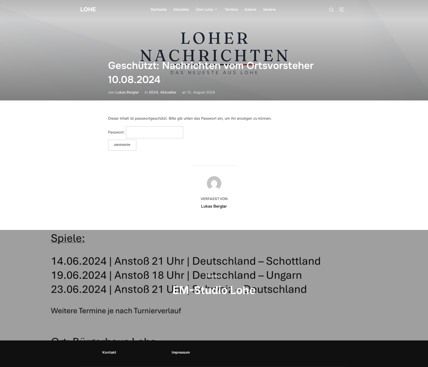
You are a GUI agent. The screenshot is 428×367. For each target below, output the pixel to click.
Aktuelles (181, 9)
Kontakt (109, 352)
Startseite (158, 9)
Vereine (269, 9)
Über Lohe (204, 9)
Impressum (181, 352)
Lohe (88, 9)
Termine (231, 9)
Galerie (250, 9)
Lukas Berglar (127, 92)
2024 (153, 92)
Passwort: (117, 132)
